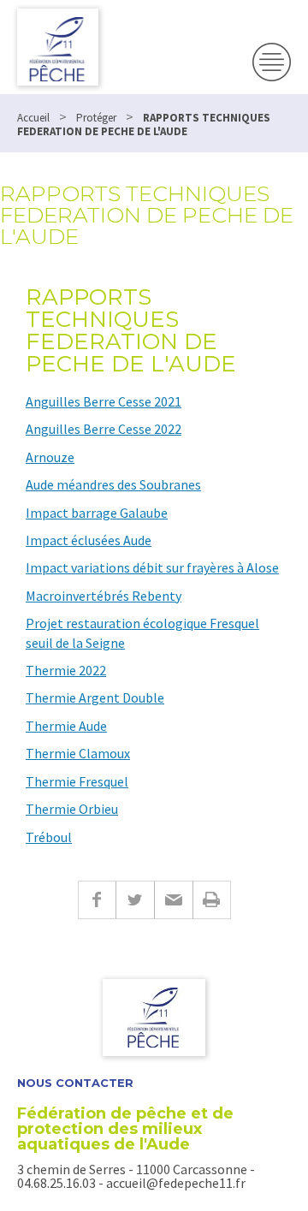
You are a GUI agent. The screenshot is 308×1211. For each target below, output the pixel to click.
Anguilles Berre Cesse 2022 (103, 428)
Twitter (135, 900)
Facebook (97, 900)
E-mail (173, 900)
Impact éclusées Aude (88, 540)
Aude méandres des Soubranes (113, 484)
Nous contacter (75, 1083)
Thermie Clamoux (78, 753)
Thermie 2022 (66, 670)
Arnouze (50, 457)
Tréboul (49, 837)
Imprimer (211, 900)
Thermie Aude (66, 725)
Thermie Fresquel (77, 781)
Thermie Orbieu (72, 808)
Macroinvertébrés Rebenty (103, 595)
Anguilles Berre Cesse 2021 (103, 401)
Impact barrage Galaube (97, 512)
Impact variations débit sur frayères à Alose (152, 567)
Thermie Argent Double (95, 697)
